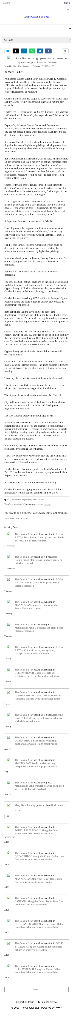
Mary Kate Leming (21, 66)
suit (42, 500)
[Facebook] (48, 51)
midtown (36, 500)
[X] (16, 51)
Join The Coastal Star (16, 518)
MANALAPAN (23, 605)
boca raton (16, 500)
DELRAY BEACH (24, 673)
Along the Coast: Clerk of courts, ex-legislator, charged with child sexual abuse (39, 718)
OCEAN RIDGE (23, 740)
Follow (47, 504)
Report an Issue (25, 1002)
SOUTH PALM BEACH (28, 830)
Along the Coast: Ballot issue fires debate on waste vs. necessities (31, 833)
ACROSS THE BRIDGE (28, 695)
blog (9, 500)
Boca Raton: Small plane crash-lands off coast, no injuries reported (38, 559)
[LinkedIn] (24, 51)
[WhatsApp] (32, 51)
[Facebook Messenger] (7, 51)
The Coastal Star (24, 534)
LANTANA (21, 901)
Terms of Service (47, 1002)
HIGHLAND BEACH (26, 924)
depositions (27, 500)
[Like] (65, 51)
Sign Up (6, 3)
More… (36, 989)
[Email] (40, 51)
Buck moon (57, 805)
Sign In (67, 3)
